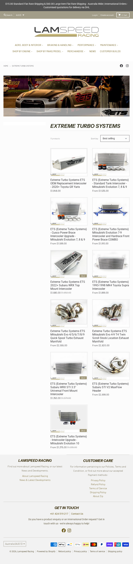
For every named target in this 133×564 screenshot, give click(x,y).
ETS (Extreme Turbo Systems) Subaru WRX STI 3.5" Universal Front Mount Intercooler (68, 389)
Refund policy (64, 551)
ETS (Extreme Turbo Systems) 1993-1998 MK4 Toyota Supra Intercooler (110, 285)
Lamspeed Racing (25, 551)
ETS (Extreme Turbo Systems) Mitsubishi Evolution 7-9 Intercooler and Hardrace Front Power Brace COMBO (110, 234)
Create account (107, 15)
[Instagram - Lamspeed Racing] (127, 65)
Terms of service (97, 551)
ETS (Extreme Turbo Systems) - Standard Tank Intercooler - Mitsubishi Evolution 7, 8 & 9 (110, 183)
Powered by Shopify (46, 551)
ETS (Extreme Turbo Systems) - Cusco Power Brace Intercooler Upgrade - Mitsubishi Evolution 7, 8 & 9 (68, 234)
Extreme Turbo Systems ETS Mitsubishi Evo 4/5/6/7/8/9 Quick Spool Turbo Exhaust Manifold (67, 336)
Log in (94, 15)
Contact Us (77, 513)
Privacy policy (80, 551)
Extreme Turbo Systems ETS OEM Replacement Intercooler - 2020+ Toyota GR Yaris (68, 183)
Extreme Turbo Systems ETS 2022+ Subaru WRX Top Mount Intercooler (67, 285)
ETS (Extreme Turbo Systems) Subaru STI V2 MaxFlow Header (110, 387)
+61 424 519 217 (59, 513)
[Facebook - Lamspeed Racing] (121, 65)
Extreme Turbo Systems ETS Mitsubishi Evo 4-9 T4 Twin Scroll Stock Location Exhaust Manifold (110, 336)
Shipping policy (115, 551)
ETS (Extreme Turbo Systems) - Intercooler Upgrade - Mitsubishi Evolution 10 (68, 440)
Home (5, 66)
